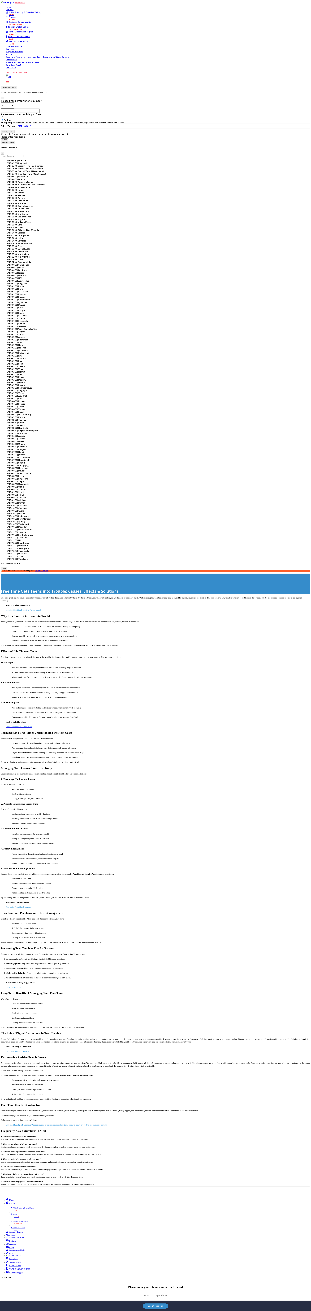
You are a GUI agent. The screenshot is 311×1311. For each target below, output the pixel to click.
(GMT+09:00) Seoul (15, 492)
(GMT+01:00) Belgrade (16, 283)
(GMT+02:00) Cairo (14, 342)
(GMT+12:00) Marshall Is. (17, 545)
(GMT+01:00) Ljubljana (16, 302)
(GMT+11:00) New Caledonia (19, 529)
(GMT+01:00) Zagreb (15, 331)
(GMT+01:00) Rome (15, 313)
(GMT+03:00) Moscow (16, 379)
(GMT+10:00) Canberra (16, 508)
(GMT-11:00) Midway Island (18, 187)
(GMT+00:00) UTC (14, 278)
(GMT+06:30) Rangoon (16, 446)
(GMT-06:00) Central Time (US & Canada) (25, 171)
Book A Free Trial (155, 1306)
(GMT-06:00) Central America (19, 206)
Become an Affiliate (52, 57)
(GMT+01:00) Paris (14, 307)
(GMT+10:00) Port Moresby (18, 519)
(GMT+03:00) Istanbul (16, 371)
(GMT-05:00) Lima (14, 224)
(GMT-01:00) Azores (15, 259)
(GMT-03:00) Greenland (17, 251)
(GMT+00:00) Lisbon (15, 273)
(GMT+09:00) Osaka (15, 486)
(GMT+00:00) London (15, 179)
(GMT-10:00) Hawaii (15, 190)
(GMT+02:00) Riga (14, 361)
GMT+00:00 (25, 126)
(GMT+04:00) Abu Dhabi (17, 396)
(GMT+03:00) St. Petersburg (19, 388)
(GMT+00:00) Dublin (15, 267)
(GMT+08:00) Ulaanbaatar (18, 484)
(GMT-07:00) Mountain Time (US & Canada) (26, 174)
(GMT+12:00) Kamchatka (17, 543)
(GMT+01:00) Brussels (16, 294)
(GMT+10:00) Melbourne (17, 516)
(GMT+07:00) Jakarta (15, 454)
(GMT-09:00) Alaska (15, 192)
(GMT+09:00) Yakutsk (16, 497)
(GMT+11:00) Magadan (16, 527)
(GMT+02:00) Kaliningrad (17, 353)
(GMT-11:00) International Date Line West (25, 184)
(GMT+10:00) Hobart (15, 513)
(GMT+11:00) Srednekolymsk (19, 535)
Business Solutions (14, 46)
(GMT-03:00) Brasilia (15, 246)
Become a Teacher (15, 57)
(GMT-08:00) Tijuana (15, 195)
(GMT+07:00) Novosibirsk (17, 460)
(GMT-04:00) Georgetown (18, 235)
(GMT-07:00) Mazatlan (16, 203)
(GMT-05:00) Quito (14, 227)
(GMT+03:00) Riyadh (15, 385)
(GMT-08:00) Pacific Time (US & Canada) (24, 168)
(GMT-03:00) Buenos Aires (18, 248)
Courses (9, 9)
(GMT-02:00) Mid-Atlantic (18, 256)
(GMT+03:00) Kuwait (15, 374)
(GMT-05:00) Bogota (15, 219)
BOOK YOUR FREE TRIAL (20, 2)
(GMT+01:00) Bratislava (17, 291)
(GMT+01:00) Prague (15, 310)
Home (8, 7)
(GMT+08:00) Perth (15, 476)
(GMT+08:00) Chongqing (17, 465)
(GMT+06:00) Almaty (15, 436)
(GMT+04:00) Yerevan (16, 409)
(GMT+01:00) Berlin (15, 286)
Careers (65, 57)
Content (10, 49)
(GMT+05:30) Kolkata (16, 425)
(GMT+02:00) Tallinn (15, 366)
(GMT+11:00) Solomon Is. (17, 532)
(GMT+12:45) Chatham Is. (17, 551)
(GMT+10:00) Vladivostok (17, 524)
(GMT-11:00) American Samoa (19, 182)
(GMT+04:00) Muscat (15, 401)
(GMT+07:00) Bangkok (16, 449)
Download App (12, 65)
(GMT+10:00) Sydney (15, 521)
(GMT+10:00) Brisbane (16, 505)
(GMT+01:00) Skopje (15, 318)
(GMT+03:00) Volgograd (17, 390)
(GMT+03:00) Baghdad (16, 163)
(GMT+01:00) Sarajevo (16, 315)
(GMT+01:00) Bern (14, 289)
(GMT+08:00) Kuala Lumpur (18, 473)
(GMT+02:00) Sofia (14, 363)
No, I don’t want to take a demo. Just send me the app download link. (36, 134)
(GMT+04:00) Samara (15, 404)
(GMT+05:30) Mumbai (16, 160)
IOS (5, 117)
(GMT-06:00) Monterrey (17, 214)
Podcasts (34, 62)
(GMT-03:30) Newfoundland (19, 243)
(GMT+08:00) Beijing (15, 462)
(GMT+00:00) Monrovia (16, 275)
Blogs (8, 51)
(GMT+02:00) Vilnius (15, 369)
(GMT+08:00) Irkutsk (15, 470)
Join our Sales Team (33, 57)
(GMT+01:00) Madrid (15, 305)
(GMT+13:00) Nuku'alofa (17, 553)
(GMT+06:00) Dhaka (15, 441)
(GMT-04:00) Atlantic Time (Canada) (22, 230)
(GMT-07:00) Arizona (15, 198)
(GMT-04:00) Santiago (16, 240)
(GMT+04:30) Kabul (15, 412)
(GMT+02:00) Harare (15, 345)
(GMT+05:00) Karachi (15, 417)
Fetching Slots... (8, 131)
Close (4, 568)
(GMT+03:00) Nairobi (15, 382)
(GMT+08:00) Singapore (17, 478)
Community (11, 59)
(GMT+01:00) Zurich (15, 334)
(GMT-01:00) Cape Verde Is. (18, 262)
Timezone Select (8, 142)
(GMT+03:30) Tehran (15, 393)
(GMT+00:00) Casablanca (17, 265)
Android (8, 120)
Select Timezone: (9, 126)
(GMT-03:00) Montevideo (17, 254)
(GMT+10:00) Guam (15, 511)
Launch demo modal (9, 87)
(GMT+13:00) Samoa (15, 556)
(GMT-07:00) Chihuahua (17, 200)
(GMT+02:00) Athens (15, 337)
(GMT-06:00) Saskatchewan (18, 216)
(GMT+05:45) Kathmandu (17, 433)
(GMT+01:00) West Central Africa (21, 329)
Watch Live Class (41, 571)
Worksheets (17, 51)
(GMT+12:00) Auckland (16, 537)
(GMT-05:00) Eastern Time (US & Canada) (25, 166)
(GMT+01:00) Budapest (16, 297)
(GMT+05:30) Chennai (16, 422)
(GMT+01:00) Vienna (15, 323)
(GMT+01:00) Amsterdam (17, 281)
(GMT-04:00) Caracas (15, 232)
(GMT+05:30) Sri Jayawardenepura (22, 430)
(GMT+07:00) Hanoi (15, 452)
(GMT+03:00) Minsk (15, 377)
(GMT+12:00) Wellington (17, 548)
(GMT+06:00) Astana (15, 438)
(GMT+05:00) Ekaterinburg (18, 414)
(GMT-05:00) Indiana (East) (18, 222)
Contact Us (11, 67)
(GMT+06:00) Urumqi (15, 444)
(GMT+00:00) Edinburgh (17, 270)
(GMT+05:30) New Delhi (17, 428)
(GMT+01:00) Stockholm (17, 321)
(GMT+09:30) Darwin (15, 503)
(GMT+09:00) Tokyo (15, 494)
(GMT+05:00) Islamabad (17, 176)
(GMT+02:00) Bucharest (17, 339)
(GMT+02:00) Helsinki (16, 347)
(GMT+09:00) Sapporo (16, 489)
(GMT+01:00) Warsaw (16, 326)
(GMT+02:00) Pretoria (16, 358)
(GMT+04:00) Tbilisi (15, 406)
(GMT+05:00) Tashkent (16, 420)
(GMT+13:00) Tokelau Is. (17, 559)
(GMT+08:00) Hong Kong (17, 468)
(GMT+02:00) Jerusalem (17, 350)
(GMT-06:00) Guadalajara (17, 208)
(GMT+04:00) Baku (14, 398)
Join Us (9, 54)
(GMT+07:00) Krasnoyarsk (18, 457)
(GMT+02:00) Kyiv (14, 355)
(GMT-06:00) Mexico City (17, 211)
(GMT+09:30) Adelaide (16, 500)
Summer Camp (23, 62)
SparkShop (11, 62)
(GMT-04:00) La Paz (15, 238)
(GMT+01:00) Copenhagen (18, 299)
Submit (4, 140)
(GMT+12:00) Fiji (13, 540)
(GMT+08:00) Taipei (15, 481)
